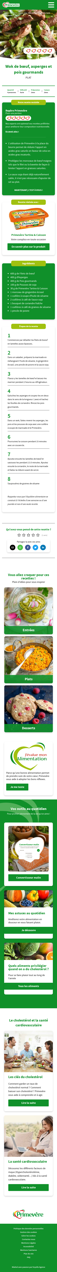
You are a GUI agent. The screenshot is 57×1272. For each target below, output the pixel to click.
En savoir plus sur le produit (28, 247)
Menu (51, 5)
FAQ (28, 1257)
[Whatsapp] (20, 547)
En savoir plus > (12, 131)
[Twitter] (36, 547)
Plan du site (28, 1253)
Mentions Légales (28, 1243)
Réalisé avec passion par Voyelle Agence (28, 1267)
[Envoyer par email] (13, 547)
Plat (25, 13)
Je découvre (28, 930)
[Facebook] (28, 547)
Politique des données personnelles (28, 1228)
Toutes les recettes (16, 13)
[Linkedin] (43, 547)
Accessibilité (28, 1246)
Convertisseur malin (28, 878)
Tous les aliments (28, 986)
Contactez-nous (28, 1239)
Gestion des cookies (28, 1232)
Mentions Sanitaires (28, 1250)
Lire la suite (28, 1103)
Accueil (6, 13)
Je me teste (17, 787)
